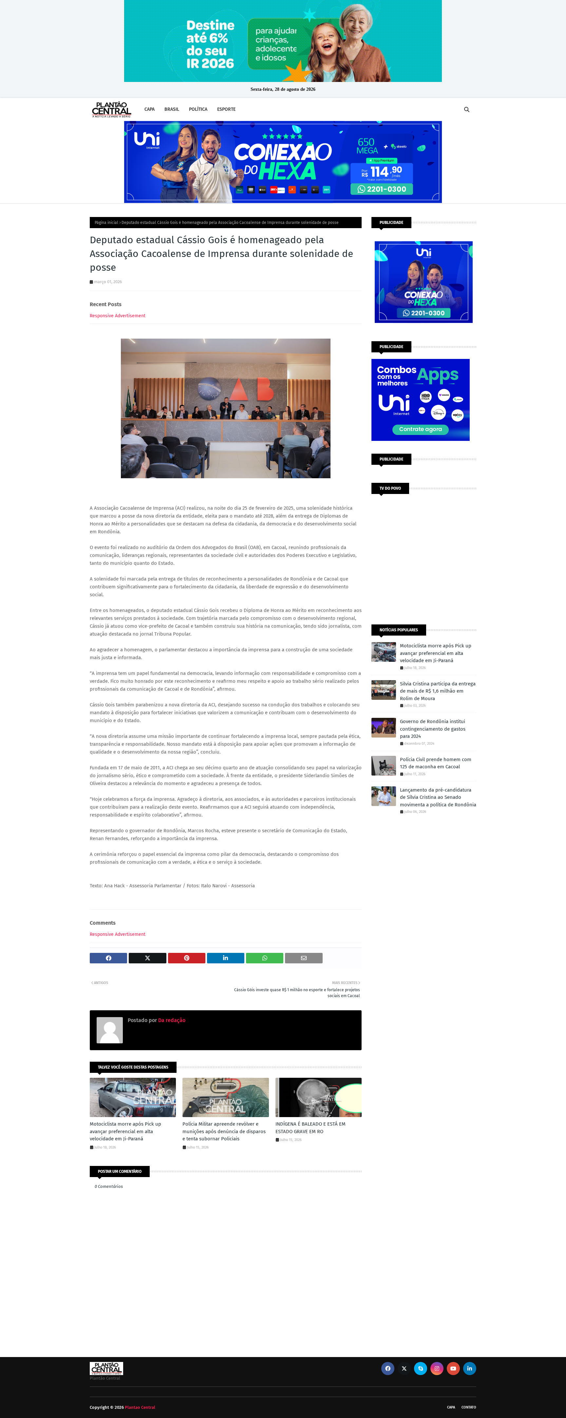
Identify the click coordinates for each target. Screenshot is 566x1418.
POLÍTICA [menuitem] (198, 109)
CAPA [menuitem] (149, 109)
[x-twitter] (404, 1368)
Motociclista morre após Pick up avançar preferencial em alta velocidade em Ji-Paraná (125, 1131)
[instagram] (436, 1368)
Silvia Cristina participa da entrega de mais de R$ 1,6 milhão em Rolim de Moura (438, 691)
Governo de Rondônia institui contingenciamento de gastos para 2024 (432, 729)
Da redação (171, 1020)
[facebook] (387, 1368)
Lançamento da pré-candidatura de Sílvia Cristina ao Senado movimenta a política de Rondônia (438, 797)
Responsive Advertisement (117, 316)
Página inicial (106, 222)
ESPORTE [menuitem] (226, 109)
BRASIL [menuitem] (171, 109)
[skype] (420, 1368)
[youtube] (453, 1368)
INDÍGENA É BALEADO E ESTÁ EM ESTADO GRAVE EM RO (310, 1127)
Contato (469, 1407)
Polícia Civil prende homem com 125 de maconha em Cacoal (435, 763)
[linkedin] (469, 1368)
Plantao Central (140, 1407)
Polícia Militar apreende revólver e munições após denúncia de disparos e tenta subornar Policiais (224, 1131)
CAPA (451, 1407)
